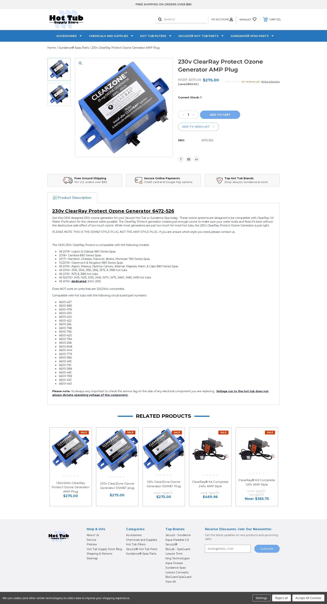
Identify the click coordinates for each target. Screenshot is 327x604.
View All (170, 581)
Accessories (66, 36)
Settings (261, 598)
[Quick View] (84, 435)
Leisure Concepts (176, 572)
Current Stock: (189, 97)
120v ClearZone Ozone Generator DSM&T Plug (164, 484)
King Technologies (177, 558)
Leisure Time (173, 553)
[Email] (189, 159)
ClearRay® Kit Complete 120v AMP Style (257, 482)
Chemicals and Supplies (108, 36)
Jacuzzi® (171, 544)
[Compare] (84, 455)
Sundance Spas (175, 567)
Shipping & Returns (99, 553)
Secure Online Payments (162, 178)
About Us (93, 535)
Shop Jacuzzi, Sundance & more (246, 182)
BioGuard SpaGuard (178, 577)
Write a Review (270, 81)
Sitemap (92, 558)
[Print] (196, 159)
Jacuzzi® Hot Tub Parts (198, 36)
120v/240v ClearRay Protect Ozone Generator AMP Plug (71, 487)
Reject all (281, 598)
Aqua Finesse (174, 563)
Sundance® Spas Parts (250, 36)
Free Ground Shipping (90, 178)
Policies (92, 544)
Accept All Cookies (308, 598)
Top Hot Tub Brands (239, 178)
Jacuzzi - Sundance (178, 535)
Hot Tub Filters (153, 36)
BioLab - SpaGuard (177, 549)
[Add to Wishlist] (84, 445)
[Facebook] (181, 159)
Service (91, 540)
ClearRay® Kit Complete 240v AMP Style (210, 484)
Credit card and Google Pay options (168, 182)
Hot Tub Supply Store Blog (104, 549)
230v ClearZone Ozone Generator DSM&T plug (117, 486)
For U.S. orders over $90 (90, 182)
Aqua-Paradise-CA (177, 540)
